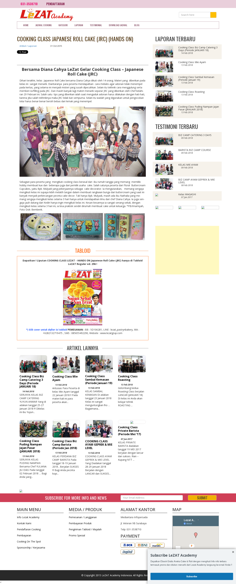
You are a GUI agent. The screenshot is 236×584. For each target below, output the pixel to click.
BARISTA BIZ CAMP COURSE (194, 150)
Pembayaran (24, 535)
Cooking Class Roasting (128, 378)
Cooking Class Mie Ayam (65, 378)
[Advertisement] (187, 250)
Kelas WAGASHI (187, 194)
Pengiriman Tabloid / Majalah (85, 529)
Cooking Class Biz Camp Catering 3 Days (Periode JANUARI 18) (32, 381)
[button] (191, 555)
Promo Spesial (77, 535)
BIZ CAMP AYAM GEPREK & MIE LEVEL (196, 181)
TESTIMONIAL (96, 25)
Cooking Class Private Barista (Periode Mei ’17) (129, 430)
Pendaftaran (55, 4)
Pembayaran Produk (80, 523)
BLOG (136, 25)
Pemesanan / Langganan (83, 517)
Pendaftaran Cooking (29, 529)
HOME (26, 25)
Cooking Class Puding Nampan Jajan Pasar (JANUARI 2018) (31, 446)
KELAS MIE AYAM (188, 164)
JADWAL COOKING (43, 25)
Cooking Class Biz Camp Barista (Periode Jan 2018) (64, 444)
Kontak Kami (24, 523)
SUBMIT (202, 497)
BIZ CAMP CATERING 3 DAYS (194, 135)
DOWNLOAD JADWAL (118, 25)
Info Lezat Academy (28, 517)
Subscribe (191, 576)
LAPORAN (78, 25)
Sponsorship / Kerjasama (31, 547)
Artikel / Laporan (28, 45)
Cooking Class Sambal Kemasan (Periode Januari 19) (98, 379)
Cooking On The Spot (29, 541)
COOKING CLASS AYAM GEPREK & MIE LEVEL (98, 444)
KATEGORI (63, 25)
